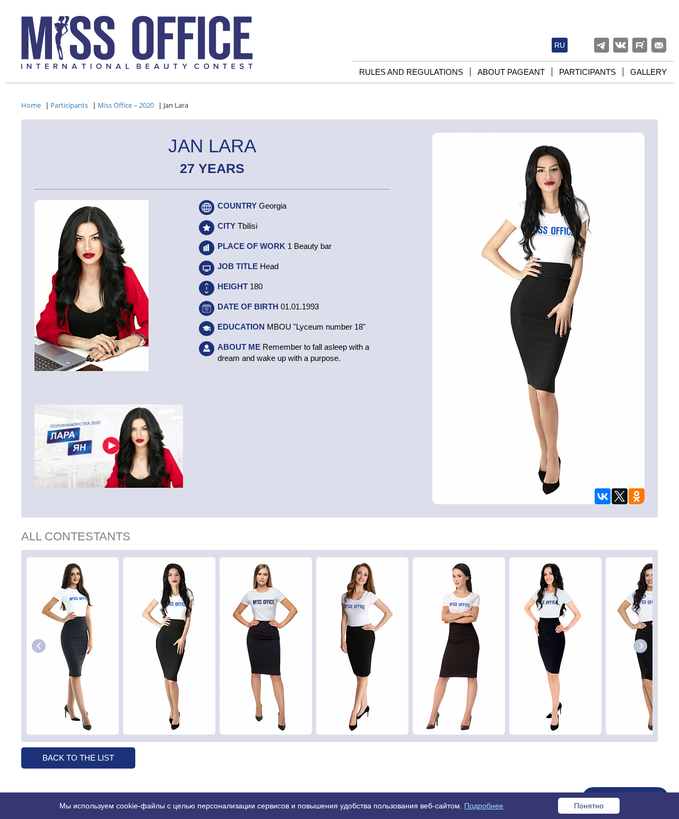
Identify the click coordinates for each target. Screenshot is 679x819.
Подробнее (483, 805)
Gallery (648, 71)
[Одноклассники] (637, 496)
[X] (620, 496)
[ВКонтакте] (603, 496)
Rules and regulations (411, 71)
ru (559, 45)
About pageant (511, 71)
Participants (587, 71)
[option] (73, 646)
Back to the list (78, 757)
